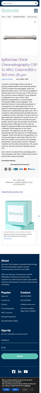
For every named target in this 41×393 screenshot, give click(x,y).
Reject (15, 389)
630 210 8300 (25, 296)
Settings (24, 389)
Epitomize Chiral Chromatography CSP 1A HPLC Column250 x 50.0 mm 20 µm (18, 235)
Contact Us (5, 300)
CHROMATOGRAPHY (19, 17)
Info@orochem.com (27, 304)
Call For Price (7, 79)
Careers (4, 304)
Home (3, 17)
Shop (9, 17)
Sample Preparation (8, 317)
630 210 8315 (25, 300)
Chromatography (7, 308)
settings (27, 385)
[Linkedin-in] (20, 371)
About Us (4, 296)
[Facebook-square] (14, 371)
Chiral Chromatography (22, 183)
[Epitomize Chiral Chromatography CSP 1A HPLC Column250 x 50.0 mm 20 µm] (19, 213)
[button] (34, 22)
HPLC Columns (7, 313)
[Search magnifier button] (36, 3)
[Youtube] (26, 371)
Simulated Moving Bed (9, 321)
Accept (6, 389)
